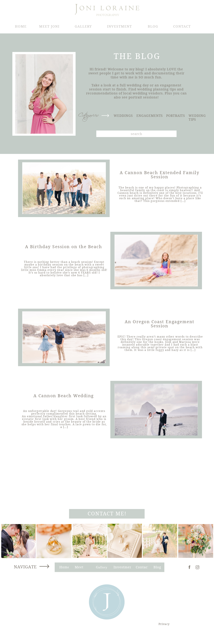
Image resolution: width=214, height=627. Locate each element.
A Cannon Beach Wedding (63, 395)
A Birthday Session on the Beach (63, 246)
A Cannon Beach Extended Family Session (159, 174)
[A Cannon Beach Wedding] (156, 409)
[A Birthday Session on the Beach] (156, 260)
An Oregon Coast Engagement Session (159, 324)
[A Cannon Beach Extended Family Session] (64, 188)
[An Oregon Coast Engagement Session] (64, 337)
